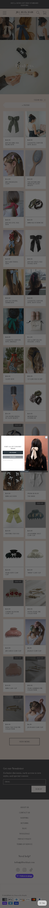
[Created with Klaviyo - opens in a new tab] (24, 471)
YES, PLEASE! (12, 452)
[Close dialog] (46, 437)
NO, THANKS (13, 457)
